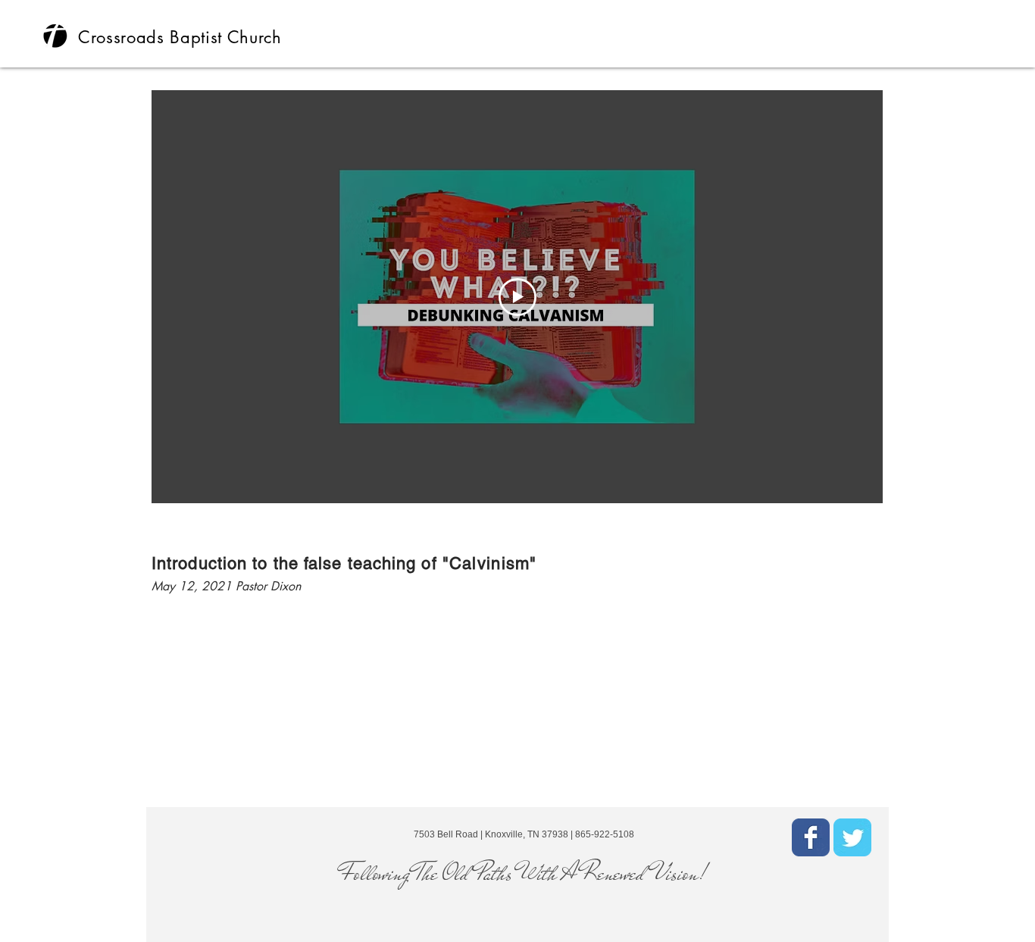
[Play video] (517, 297)
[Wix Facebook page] (811, 837)
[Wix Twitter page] (852, 837)
